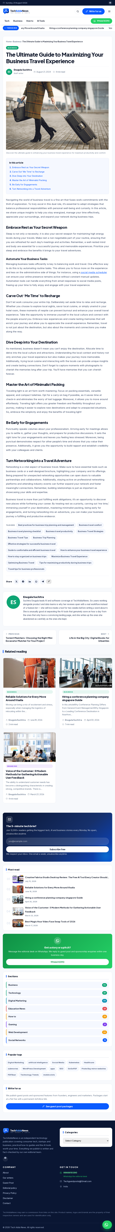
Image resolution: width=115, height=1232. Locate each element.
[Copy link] (49, 581)
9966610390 (103, 21)
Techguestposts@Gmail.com (77, 1181)
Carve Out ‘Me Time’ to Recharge (28, 172)
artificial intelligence (38, 1062)
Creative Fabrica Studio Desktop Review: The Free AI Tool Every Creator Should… (67, 877)
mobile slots (49, 1075)
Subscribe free (57, 849)
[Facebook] (110, 3)
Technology (57, 993)
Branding (12, 766)
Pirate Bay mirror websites (94, 1068)
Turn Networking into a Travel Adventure (31, 189)
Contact (7, 1203)
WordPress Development (34, 1068)
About (6, 1172)
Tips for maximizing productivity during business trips (65, 563)
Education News (57, 1008)
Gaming (57, 1024)
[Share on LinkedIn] (29, 581)
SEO (61, 1068)
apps (52, 1068)
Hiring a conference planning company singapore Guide (50, 28)
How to (29, 21)
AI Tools (41, 21)
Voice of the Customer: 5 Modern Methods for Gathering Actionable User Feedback (27, 774)
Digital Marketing (57, 1000)
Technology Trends (29, 1075)
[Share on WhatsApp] (36, 581)
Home (9, 41)
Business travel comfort (90, 525)
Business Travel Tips (18, 538)
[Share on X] (16, 581)
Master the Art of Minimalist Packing (29, 180)
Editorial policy (10, 1188)
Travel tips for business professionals (26, 569)
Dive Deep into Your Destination (27, 176)
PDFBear (12, 1075)
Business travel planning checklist (24, 531)
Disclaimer (8, 1198)
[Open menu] (109, 11)
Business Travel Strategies (90, 531)
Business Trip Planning (44, 538)
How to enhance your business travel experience (83, 550)
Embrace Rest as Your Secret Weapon (30, 167)
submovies (13, 1068)
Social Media (58, 1062)
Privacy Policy (9, 1193)
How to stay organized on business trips (27, 556)
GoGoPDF (72, 1068)
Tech (6, 21)
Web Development (57, 1032)
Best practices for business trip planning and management (46, 525)
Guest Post (8, 1183)
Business (17, 21)
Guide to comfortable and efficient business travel (31, 550)
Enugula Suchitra (23, 69)
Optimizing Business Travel (21, 563)
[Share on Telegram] (42, 581)
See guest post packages (59, 1106)
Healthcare (89, 1062)
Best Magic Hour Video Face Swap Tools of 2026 (50, 921)
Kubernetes (74, 1062)
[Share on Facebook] (23, 581)
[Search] (78, 11)
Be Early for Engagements (24, 184)
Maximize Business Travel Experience (69, 556)
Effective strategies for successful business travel (32, 544)
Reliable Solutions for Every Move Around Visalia (50, 887)
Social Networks (57, 1040)
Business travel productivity (59, 531)
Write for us (95, 11)
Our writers (8, 1178)
